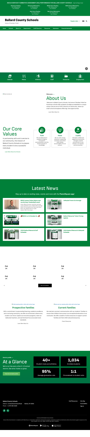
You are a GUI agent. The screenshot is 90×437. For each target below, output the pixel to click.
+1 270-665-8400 (12, 406)
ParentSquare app (67, 194)
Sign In (82, 406)
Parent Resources (66, 321)
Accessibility (83, 403)
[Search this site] (86, 21)
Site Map (82, 401)
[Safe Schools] (45, 391)
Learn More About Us (54, 112)
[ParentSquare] (33, 426)
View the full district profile (11, 374)
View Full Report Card (78, 3)
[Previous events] (4, 285)
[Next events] (85, 285)
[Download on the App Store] (56, 425)
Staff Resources (73, 401)
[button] (75, 21)
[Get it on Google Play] (44, 425)
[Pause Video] (86, 68)
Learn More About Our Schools (12, 152)
